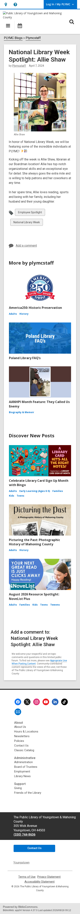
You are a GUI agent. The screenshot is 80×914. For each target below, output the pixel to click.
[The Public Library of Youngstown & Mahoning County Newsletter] (18, 712)
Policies (19, 741)
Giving (18, 788)
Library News (22, 776)
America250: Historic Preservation (35, 308)
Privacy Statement (49, 877)
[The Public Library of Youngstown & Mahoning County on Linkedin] (55, 702)
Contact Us (21, 745)
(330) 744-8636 (24, 834)
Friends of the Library (27, 792)
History (24, 313)
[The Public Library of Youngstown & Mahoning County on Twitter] (27, 702)
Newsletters (22, 736)
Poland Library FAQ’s (25, 358)
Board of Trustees (25, 767)
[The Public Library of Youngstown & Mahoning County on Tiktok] (64, 702)
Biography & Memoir (21, 412)
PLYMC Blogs (13, 38)
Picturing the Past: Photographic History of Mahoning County (34, 542)
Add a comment (26, 245)
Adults (13, 313)
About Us (20, 727)
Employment (22, 771)
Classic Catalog (24, 750)
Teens (20, 495)
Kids (11, 495)
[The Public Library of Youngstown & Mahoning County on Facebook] (18, 702)
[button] (6, 4)
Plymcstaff (33, 38)
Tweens (55, 604)
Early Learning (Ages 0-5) (34, 491)
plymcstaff (19, 65)
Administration (23, 762)
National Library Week (26, 223)
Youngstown (21, 862)
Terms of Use (27, 877)
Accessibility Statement (39, 882)
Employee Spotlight (30, 213)
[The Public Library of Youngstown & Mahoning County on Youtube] (46, 702)
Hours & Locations (26, 731)
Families (57, 491)
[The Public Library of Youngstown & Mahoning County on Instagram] (36, 702)
